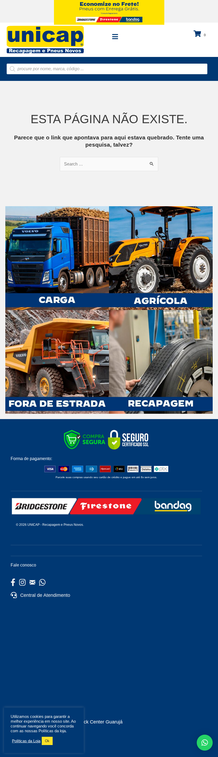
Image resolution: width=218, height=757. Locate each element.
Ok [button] (47, 741)
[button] (205, 743)
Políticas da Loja (26, 741)
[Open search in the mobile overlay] (107, 69)
